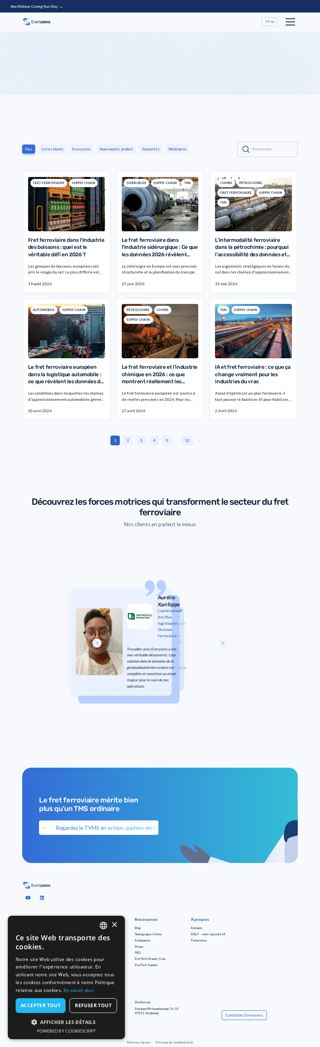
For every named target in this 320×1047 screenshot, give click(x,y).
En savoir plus (79, 990)
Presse (139, 947)
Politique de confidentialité (174, 1042)
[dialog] (66, 977)
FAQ (137, 952)
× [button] (114, 925)
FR (267, 21)
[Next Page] (203, 440)
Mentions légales (138, 1042)
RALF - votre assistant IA (208, 934)
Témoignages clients (148, 934)
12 (187, 440)
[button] (269, 21)
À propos (196, 928)
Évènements (142, 940)
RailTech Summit (146, 965)
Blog (138, 928)
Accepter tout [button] (40, 1005)
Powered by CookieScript (66, 1030)
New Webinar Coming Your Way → (37, 6)
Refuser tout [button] (93, 1005)
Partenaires (198, 940)
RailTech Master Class (150, 959)
